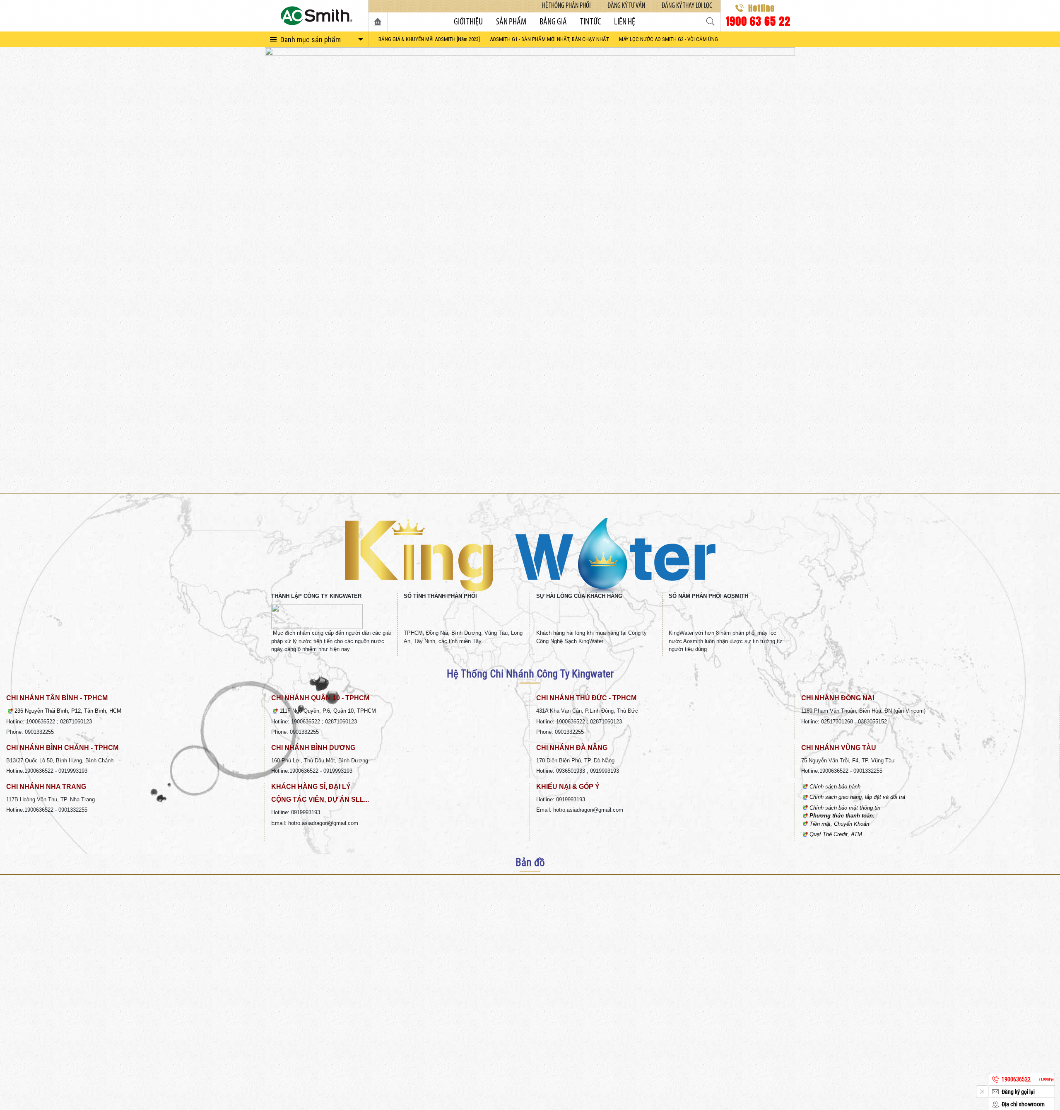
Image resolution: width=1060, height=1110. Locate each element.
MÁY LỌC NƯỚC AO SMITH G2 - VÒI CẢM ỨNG (668, 39)
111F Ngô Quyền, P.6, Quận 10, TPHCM (327, 711)
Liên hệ (624, 22)
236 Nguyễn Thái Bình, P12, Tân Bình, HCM (67, 711)
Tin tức (590, 22)
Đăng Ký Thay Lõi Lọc (687, 6)
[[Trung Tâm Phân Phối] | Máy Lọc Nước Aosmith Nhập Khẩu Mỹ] (316, 15)
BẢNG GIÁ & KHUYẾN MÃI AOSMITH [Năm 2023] (429, 39)
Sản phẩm (511, 22)
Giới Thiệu (468, 22)
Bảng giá (553, 22)
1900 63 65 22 (758, 20)
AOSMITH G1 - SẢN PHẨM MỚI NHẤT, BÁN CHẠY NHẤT (549, 39)
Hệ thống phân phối (566, 6)
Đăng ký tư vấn (626, 6)
